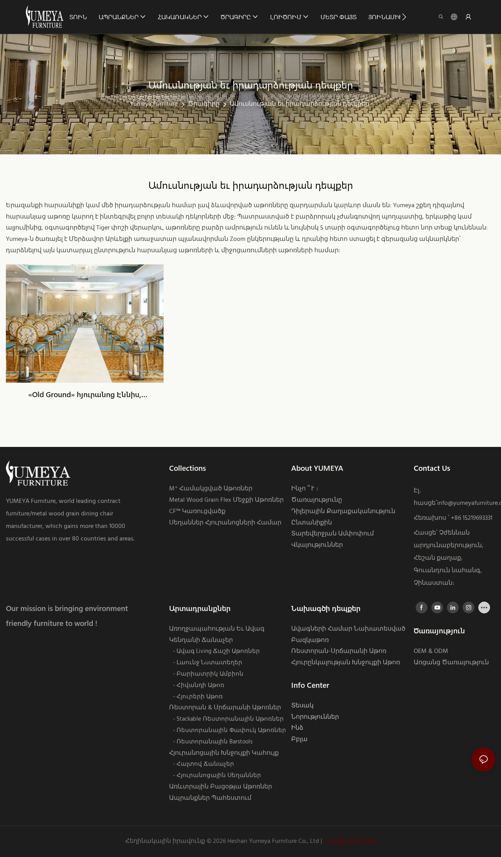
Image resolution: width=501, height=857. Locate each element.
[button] (404, 16)
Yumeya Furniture (154, 104)
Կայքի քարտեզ (350, 841)
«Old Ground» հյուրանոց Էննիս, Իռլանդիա (84, 394)
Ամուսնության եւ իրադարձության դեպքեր (299, 104)
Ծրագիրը (204, 104)
